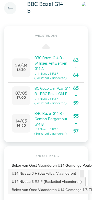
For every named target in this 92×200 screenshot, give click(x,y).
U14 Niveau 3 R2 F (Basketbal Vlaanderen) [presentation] (47, 181)
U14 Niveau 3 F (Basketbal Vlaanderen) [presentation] (44, 173)
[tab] (44, 173)
